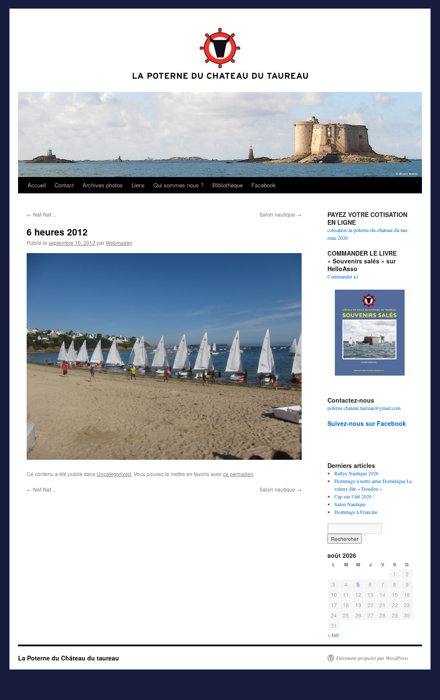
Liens (138, 185)
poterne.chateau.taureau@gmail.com (363, 407)
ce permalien (238, 473)
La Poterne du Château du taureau (68, 658)
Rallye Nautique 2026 (356, 473)
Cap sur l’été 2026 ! (354, 496)
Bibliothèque (227, 185)
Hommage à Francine (356, 511)
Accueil (37, 185)
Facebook (263, 185)
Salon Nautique (350, 504)
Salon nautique (281, 214)
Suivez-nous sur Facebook (366, 423)
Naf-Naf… (41, 214)
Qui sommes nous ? (178, 185)
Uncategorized (114, 473)
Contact (64, 185)
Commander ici (343, 276)
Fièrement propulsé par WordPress (372, 657)
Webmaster (119, 242)
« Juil (333, 634)
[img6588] (164, 356)
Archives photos (102, 185)
